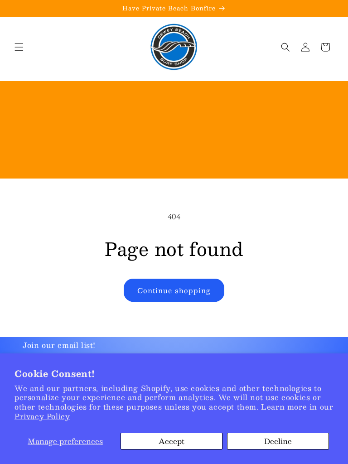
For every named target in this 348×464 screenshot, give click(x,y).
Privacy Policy (42, 416)
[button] (19, 47)
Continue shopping (174, 290)
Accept (171, 441)
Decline (278, 441)
